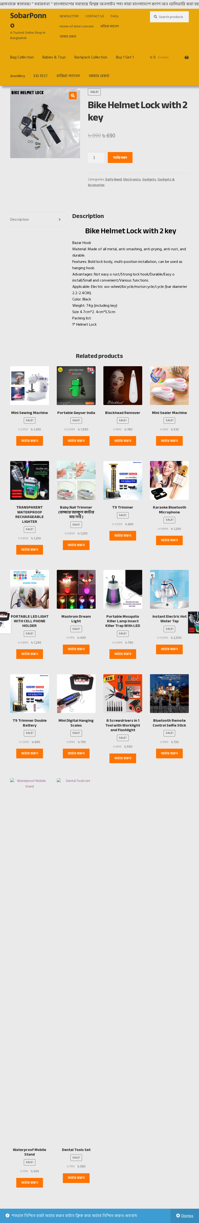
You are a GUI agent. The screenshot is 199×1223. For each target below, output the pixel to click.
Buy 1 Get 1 (125, 57)
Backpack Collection (91, 57)
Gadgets (149, 179)
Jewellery (17, 76)
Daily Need (113, 179)
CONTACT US (94, 16)
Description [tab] (19, 219)
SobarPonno (28, 20)
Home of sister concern (77, 26)
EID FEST (41, 76)
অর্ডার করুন (120, 157)
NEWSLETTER (69, 16)
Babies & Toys (54, 57)
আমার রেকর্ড (68, 36)
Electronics (132, 179)
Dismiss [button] (187, 1216)
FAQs (114, 16)
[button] (73, 95)
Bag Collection (22, 57)
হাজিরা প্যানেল (109, 26)
